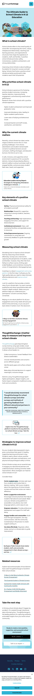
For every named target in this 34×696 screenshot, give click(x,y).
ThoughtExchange (8, 344)
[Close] (32, 674)
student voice (13, 481)
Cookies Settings (17, 664)
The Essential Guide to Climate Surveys (17, 580)
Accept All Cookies (17, 692)
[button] (31, 4)
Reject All (17, 688)
